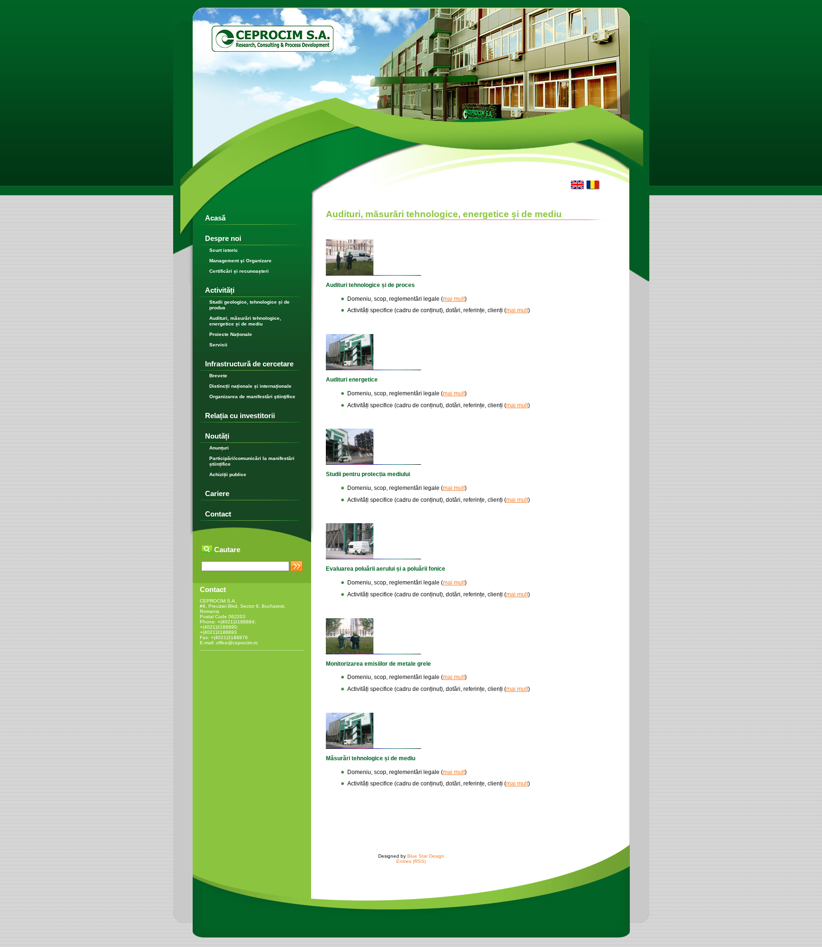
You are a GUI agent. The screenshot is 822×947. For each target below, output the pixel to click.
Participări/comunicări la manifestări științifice (251, 461)
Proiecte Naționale (230, 334)
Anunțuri (219, 447)
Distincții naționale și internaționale (250, 386)
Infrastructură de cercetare (249, 364)
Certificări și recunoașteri (239, 271)
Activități (220, 290)
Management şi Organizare (240, 260)
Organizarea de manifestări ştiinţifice (252, 396)
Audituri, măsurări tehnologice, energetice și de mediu (245, 321)
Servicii (218, 344)
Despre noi (223, 238)
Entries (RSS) (411, 861)
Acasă (215, 218)
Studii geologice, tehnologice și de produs (249, 304)
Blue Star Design (425, 856)
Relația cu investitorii (240, 415)
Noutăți (217, 436)
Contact (218, 514)
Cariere (217, 493)
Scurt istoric (223, 250)
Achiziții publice (227, 474)
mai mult (454, 299)
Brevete (218, 375)
